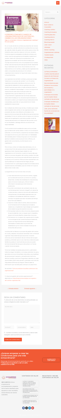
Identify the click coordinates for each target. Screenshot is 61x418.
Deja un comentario (10, 40)
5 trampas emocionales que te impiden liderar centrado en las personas (51, 97)
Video (46, 60)
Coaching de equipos (50, 32)
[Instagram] (26, 408)
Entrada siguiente (30, 288)
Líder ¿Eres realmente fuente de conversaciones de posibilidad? (51, 111)
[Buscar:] (52, 12)
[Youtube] (32, 408)
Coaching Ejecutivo (49, 34)
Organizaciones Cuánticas (29, 40)
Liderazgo (47, 47)
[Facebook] (23, 408)
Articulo (19, 40)
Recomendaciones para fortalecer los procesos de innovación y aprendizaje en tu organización (51, 87)
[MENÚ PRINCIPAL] (58, 3)
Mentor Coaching (49, 49)
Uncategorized (48, 57)
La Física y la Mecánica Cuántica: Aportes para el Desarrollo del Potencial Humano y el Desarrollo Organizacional (51, 76)
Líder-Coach (48, 44)
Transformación (48, 55)
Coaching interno (49, 39)
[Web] (35, 327)
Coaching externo (49, 37)
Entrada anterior (12, 288)
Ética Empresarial (49, 42)
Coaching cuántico (49, 29)
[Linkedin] (29, 408)
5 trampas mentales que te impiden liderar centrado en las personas (51, 104)
